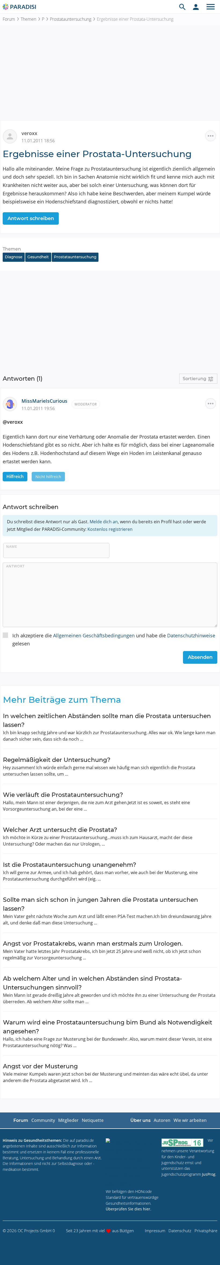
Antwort (15, 566)
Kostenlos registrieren (110, 529)
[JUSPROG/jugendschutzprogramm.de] (182, 1142)
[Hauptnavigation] (210, 6)
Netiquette (93, 1120)
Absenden (200, 657)
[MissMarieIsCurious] (12, 403)
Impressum (155, 1230)
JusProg (208, 1174)
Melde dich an (104, 522)
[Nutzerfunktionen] (196, 6)
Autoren (162, 1120)
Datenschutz (179, 1230)
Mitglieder (68, 1120)
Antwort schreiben (31, 218)
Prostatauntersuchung (70, 19)
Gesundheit (38, 257)
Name (11, 546)
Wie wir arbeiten (190, 1120)
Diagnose (13, 257)
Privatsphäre (206, 1230)
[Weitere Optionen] (210, 136)
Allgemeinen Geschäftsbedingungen (94, 635)
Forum (9, 19)
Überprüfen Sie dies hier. (128, 1208)
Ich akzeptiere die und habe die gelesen (113, 639)
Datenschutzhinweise (191, 635)
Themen (28, 19)
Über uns (140, 1120)
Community (43, 1120)
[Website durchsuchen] (182, 6)
